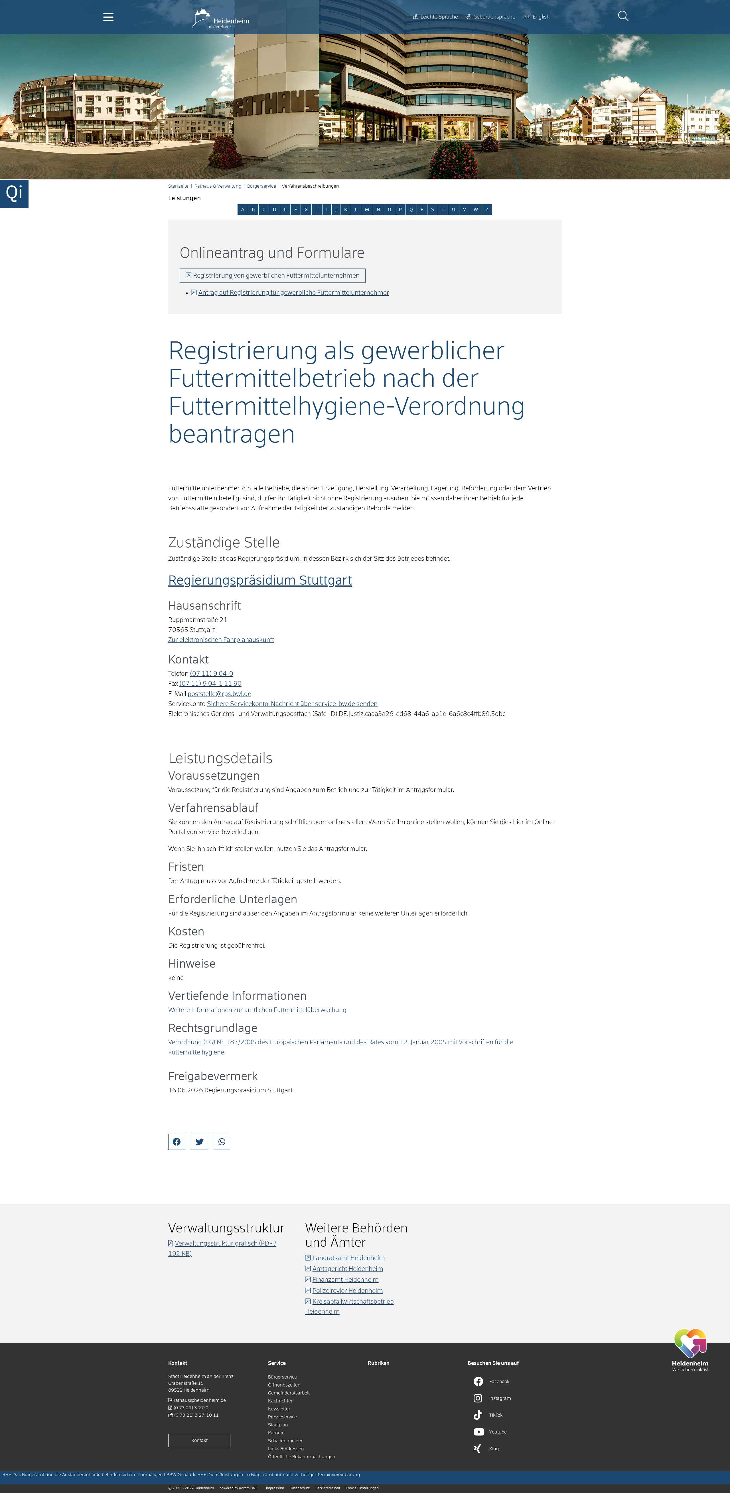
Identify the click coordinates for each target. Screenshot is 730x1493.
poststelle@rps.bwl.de (219, 694)
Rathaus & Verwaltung (217, 186)
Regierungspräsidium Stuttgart (260, 581)
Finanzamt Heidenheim (346, 1280)
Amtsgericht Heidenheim (348, 1269)
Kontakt (199, 1440)
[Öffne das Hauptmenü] (108, 17)
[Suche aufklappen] (623, 17)
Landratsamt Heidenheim (349, 1258)
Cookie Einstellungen (362, 1488)
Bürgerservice (261, 186)
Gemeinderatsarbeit (289, 1393)
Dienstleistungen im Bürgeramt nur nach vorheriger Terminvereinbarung (283, 1474)
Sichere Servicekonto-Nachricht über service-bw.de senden (292, 704)
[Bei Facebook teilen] (176, 1142)
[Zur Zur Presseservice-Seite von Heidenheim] (690, 1349)
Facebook (499, 1381)
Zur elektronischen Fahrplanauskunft (221, 640)
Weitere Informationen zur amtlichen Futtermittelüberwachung (257, 1010)
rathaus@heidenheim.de (200, 1400)
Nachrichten (281, 1401)
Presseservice (282, 1417)
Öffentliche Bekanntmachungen (301, 1457)
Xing (494, 1449)
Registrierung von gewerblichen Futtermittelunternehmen (276, 276)
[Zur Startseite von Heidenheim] (220, 17)
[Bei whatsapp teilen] (222, 1142)
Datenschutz (300, 1488)
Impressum (275, 1488)
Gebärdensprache (494, 17)
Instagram (500, 1398)
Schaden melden (286, 1441)
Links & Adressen (286, 1449)
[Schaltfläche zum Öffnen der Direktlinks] (14, 194)
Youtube (498, 1432)
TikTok (496, 1415)
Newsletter (279, 1409)
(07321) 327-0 (191, 1408)
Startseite (178, 186)
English (541, 17)
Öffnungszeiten (284, 1385)
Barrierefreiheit (327, 1488)
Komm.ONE (248, 1488)
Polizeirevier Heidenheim (348, 1291)
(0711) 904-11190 (210, 684)
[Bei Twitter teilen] (199, 1142)
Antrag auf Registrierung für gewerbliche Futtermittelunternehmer (293, 293)
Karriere (276, 1433)
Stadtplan (278, 1425)
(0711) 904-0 (211, 674)
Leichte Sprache (439, 17)
